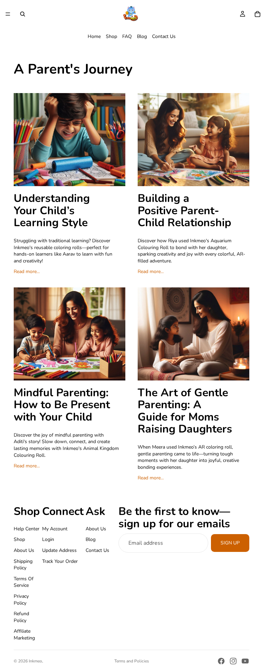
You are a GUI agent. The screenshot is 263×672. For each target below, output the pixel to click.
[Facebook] (221, 661)
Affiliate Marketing (24, 634)
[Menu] (8, 14)
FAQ (127, 36)
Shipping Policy (23, 564)
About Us (24, 550)
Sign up (230, 543)
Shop (111, 36)
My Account (54, 528)
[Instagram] (233, 661)
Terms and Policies (131, 661)
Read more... (27, 271)
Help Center (26, 528)
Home (94, 36)
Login (48, 539)
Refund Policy (21, 617)
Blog (142, 36)
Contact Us (164, 36)
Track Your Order (60, 561)
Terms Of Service (24, 582)
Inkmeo (35, 661)
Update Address (59, 550)
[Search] (22, 14)
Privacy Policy (21, 599)
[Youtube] (245, 661)
